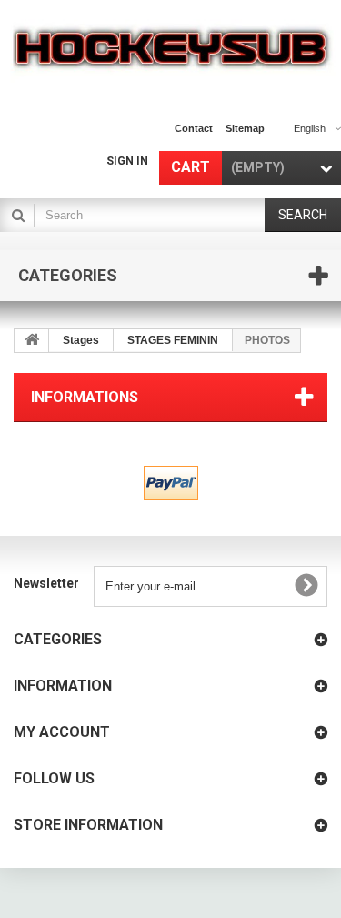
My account (62, 732)
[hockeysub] (170, 47)
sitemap (245, 128)
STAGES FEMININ (172, 340)
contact (194, 128)
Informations (84, 397)
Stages (81, 340)
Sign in (127, 161)
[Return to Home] (32, 340)
